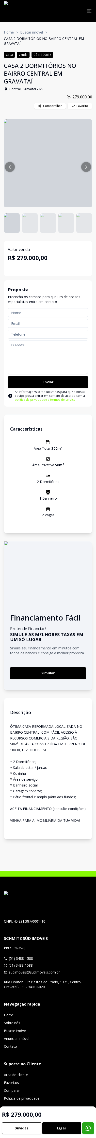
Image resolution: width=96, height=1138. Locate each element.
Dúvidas (22, 1128)
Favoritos (11, 1082)
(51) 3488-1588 (21, 958)
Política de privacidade (21, 1098)
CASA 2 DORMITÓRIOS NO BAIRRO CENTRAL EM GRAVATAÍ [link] (44, 41)
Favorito (82, 106)
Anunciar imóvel (16, 1038)
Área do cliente (16, 1074)
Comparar (12, 1090)
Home (9, 32)
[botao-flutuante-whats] (88, 1128)
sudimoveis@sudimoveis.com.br (34, 972)
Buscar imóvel (31, 32)
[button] (10, 167)
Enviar (48, 382)
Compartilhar (52, 106)
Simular (48, 673)
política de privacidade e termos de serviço (45, 400)
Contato (10, 1046)
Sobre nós (12, 1023)
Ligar (61, 1128)
